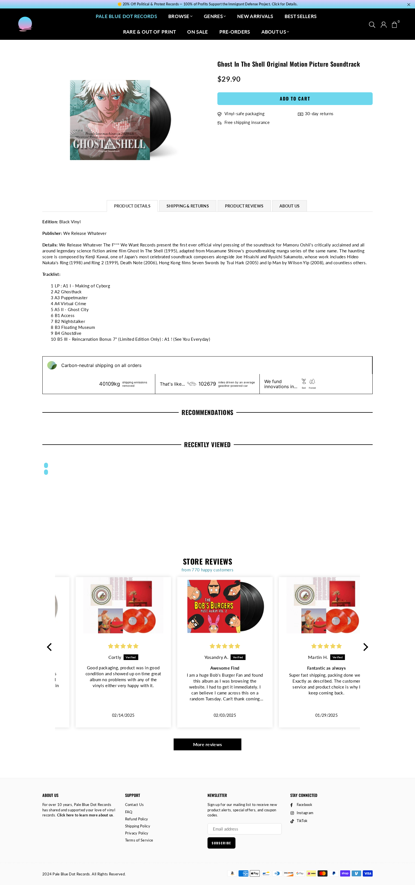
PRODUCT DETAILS (132, 206)
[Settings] (383, 24)
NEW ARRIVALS (255, 16)
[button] (394, 24)
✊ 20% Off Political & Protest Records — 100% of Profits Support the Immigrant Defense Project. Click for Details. (207, 4)
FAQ (128, 812)
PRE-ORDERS (234, 32)
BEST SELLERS (301, 16)
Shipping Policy (137, 826)
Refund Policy (136, 819)
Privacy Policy (136, 833)
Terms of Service (139, 840)
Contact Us (134, 804)
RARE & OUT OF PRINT (149, 32)
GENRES (213, 16)
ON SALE (197, 32)
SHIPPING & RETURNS (188, 206)
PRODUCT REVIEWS (244, 206)
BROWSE (178, 16)
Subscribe (221, 843)
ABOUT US (273, 32)
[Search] (372, 24)
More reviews (207, 744)
